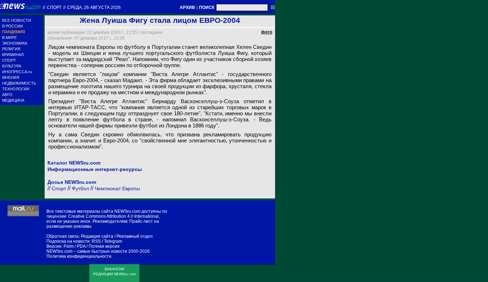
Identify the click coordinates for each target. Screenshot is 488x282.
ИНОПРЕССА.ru (17, 72)
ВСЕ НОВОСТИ (16, 20)
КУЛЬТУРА (11, 66)
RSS (96, 241)
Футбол (80, 188)
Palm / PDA (74, 246)
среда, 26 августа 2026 (94, 7)
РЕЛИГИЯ (11, 49)
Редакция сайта (97, 236)
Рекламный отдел (134, 236)
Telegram (113, 241)
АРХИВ (187, 7)
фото (266, 32)
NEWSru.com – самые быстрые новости (86, 251)
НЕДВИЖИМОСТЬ (19, 83)
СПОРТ (9, 60)
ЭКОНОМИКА (14, 43)
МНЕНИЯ (10, 77)
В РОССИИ (12, 26)
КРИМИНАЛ (13, 54)
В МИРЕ (9, 37)
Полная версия (104, 246)
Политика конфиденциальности (78, 256)
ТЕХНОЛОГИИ (15, 89)
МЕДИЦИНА (13, 100)
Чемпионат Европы (117, 188)
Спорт (54, 7)
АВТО (7, 94)
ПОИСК (206, 7)
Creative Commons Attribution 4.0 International (113, 216)
